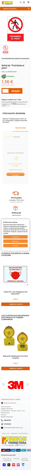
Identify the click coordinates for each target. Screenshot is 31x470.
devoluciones (16, 215)
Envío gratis (16, 197)
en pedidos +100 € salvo (16, 200)
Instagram (18, 464)
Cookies (16, 459)
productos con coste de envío (16, 202)
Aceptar (15, 246)
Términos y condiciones (19, 433)
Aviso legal (6, 433)
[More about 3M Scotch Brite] (15, 384)
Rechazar (15, 241)
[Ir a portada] (14, 441)
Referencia (5, 72)
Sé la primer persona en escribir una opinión (15, 174)
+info (7, 106)
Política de (16, 213)
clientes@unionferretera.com (13, 427)
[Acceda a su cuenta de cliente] (21, 2)
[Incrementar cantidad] (7, 90)
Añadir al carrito (16, 304)
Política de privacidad (7, 459)
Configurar (15, 237)
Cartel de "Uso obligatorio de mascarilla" (15, 293)
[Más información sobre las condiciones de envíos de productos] (15, 193)
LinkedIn (23, 464)
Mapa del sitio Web (24, 459)
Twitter (8, 464)
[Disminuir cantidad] (7, 92)
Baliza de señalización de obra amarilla (15, 357)
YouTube (13, 464)
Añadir (15, 91)
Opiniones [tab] (20, 127)
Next (27, 284)
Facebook (4, 464)
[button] (3, 384)
